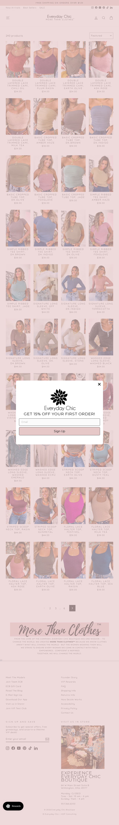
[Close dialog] (99, 384)
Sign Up (59, 431)
